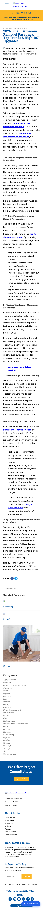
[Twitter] (32, 899)
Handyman (8, 707)
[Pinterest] (23, 899)
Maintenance (9, 721)
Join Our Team (11, 832)
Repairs (6, 737)
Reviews (8, 829)
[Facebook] (10, 899)
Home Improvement (12, 710)
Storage (6, 748)
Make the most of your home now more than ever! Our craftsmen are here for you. (21, 18)
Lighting (6, 718)
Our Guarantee (11, 835)
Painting (6, 729)
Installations (8, 712)
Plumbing (7, 732)
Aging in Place (9, 680)
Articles (8, 826)
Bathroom (7, 682)
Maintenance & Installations (15, 723)
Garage (6, 704)
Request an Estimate (22, 779)
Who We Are (10, 823)
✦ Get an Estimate (31, 904)
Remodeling (8, 606)
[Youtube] (19, 899)
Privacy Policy (32, 884)
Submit (26, 876)
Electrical (7, 696)
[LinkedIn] (14, 899)
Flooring (6, 666)
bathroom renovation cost (17, 429)
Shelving (7, 745)
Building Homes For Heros (14, 685)
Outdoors (7, 726)
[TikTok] (28, 899)
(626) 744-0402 (22, 12)
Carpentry (7, 28)
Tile (4, 751)
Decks (5, 691)
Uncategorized (9, 754)
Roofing (6, 740)
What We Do (10, 818)
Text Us (22, 905)
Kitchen (6, 715)
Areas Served (10, 820)
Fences (6, 699)
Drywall (6, 619)
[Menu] (6, 5)
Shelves (6, 743)
